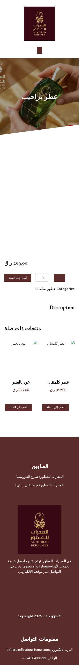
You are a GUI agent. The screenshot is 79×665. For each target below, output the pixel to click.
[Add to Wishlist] (59, 278)
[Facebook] (69, 580)
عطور (51, 288)
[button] (39, 50)
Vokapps (51, 616)
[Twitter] (59, 580)
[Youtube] (49, 580)
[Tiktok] (10, 580)
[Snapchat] (20, 580)
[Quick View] (61, 396)
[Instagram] (39, 580)
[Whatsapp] (29, 580)
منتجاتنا (40, 288)
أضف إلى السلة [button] (56, 407)
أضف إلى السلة (18, 277)
